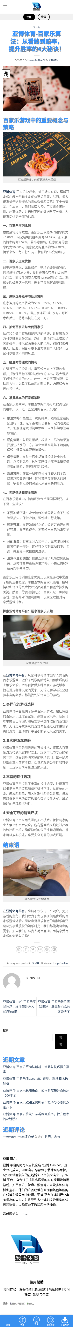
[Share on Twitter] (33, 949)
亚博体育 (9, 191)
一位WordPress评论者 (18, 1136)
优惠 (22, 1325)
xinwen (53, 60)
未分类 (36, 27)
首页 (8, 1325)
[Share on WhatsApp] (19, 949)
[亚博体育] (36, 7)
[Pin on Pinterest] (47, 949)
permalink (62, 963)
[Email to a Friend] (40, 949)
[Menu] (5, 6)
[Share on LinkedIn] (54, 949)
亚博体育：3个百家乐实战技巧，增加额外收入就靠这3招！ (19, 1006)
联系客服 (51, 1325)
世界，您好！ (54, 1136)
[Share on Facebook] (26, 949)
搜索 (5, 1030)
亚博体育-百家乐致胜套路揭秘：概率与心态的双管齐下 (54, 1006)
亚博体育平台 (15, 675)
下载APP (65, 1325)
